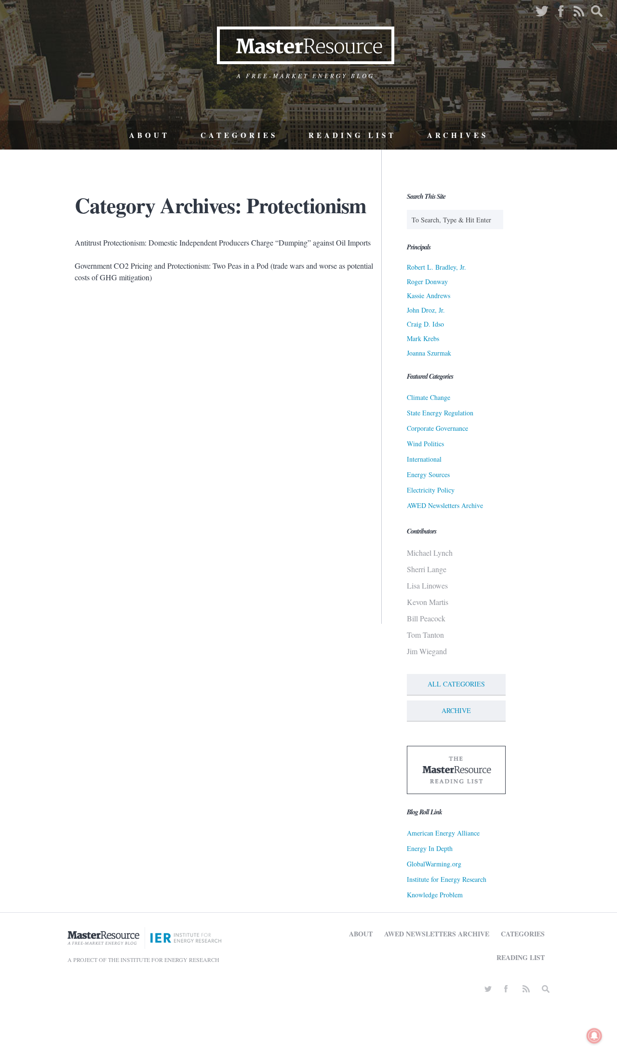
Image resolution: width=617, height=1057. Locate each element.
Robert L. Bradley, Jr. (436, 267)
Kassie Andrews (428, 295)
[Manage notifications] (594, 1035)
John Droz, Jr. (426, 310)
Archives (457, 135)
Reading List (352, 135)
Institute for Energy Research (446, 879)
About (149, 135)
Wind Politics (425, 443)
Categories (239, 135)
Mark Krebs (423, 338)
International (424, 459)
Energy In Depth (430, 848)
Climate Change (428, 397)
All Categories (456, 683)
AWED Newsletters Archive (445, 505)
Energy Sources (428, 474)
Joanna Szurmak (429, 352)
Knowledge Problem (435, 894)
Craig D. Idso (425, 324)
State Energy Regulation (440, 412)
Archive (456, 710)
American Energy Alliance (443, 832)
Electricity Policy (431, 489)
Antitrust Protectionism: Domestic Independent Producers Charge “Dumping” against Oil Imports (223, 242)
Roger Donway (427, 281)
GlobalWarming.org (434, 863)
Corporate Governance (437, 428)
